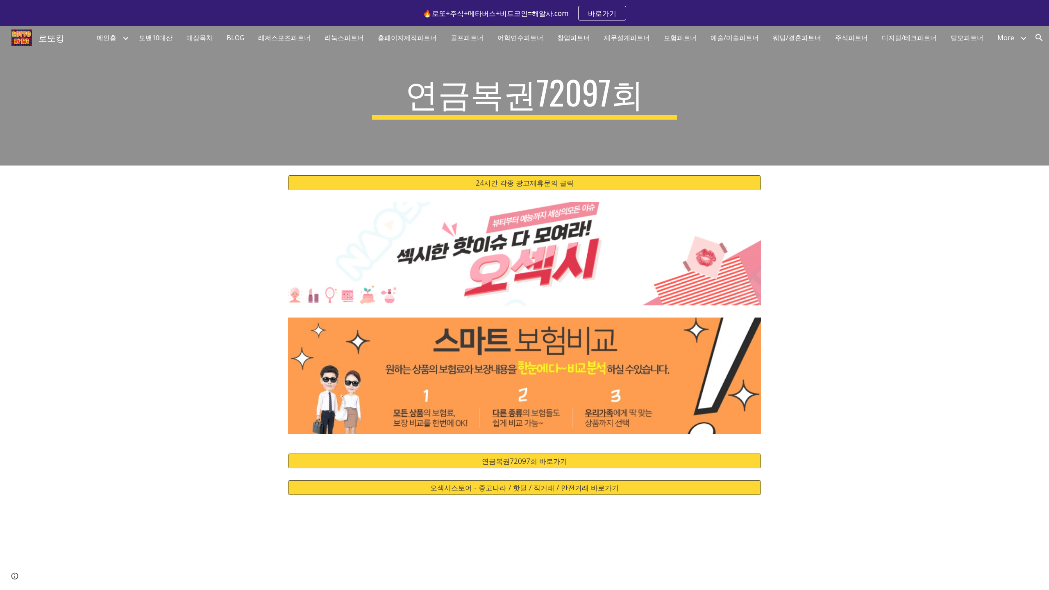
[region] (524, 13)
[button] (1039, 38)
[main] (524, 96)
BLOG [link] (235, 37)
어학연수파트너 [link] (520, 37)
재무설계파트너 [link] (627, 37)
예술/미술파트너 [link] (735, 37)
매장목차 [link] (199, 37)
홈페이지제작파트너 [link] (407, 37)
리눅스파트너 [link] (344, 37)
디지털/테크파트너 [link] (909, 37)
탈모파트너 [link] (967, 37)
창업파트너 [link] (573, 37)
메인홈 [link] (106, 37)
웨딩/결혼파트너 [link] (797, 37)
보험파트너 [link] (680, 37)
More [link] (1005, 37)
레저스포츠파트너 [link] (284, 37)
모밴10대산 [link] (156, 37)
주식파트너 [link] (851, 37)
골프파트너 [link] (467, 37)
